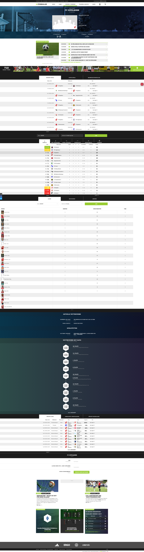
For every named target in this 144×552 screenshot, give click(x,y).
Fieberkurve (77, 142)
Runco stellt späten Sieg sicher (80, 46)
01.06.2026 (63, 57)
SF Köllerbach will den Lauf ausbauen (45, 57)
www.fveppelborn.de (64, 471)
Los (96, 135)
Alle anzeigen (71, 412)
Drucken (96, 195)
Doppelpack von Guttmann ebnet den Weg (83, 54)
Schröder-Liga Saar (84, 15)
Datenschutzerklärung (43, 549)
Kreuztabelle (88, 142)
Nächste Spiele (50, 77)
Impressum (37, 549)
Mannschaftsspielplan (94, 77)
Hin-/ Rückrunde (55, 142)
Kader (49, 198)
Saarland (73, 8)
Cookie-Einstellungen (69, 549)
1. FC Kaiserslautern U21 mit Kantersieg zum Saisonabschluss (84, 57)
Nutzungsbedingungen (50, 549)
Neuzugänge (72, 198)
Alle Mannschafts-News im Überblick (71, 62)
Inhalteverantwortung (62, 549)
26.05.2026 (63, 60)
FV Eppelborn (72, 455)
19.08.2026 (63, 49)
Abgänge (94, 198)
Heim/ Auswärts (66, 142)
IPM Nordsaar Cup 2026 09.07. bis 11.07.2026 (84, 319)
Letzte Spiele (72, 77)
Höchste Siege (50, 416)
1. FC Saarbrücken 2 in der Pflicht (81, 49)
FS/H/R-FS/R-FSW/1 (78, 323)
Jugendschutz (56, 549)
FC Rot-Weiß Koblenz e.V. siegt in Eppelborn (83, 60)
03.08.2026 (63, 54)
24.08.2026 (63, 46)
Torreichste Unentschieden (72, 416)
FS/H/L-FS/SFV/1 (66, 323)
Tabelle (45, 142)
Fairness (99, 142)
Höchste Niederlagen (94, 416)
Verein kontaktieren (81, 472)
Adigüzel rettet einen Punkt (79, 52)
